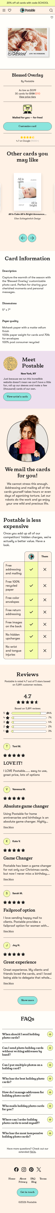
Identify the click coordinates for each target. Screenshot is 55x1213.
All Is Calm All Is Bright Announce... (27, 214)
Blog (33, 1182)
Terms (43, 1179)
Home (11, 1179)
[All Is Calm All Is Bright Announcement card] (27, 192)
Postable (29, 81)
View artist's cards (17, 396)
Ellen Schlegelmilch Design (27, 219)
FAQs (33, 1152)
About (22, 1179)
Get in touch (27, 1192)
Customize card (27, 126)
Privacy (23, 1182)
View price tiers (27, 97)
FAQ (32, 1179)
